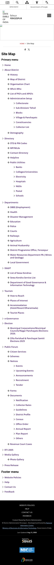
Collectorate (22, 103)
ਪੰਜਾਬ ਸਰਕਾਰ (14, 7)
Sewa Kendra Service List (23, 277)
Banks (19, 167)
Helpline (14, 157)
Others (19, 438)
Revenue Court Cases (21, 444)
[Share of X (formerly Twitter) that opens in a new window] (28, 49)
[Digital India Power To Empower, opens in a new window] (27, 560)
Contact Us (10, 487)
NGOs (19, 186)
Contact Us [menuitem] (27, 512)
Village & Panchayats (26, 117)
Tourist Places (17, 312)
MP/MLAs (15, 148)
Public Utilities (17, 162)
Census (19, 419)
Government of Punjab (39, 7)
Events (19, 366)
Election (9, 323)
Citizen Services (18, 351)
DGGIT (8, 268)
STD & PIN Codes (18, 143)
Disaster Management (21, 216)
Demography (16, 132)
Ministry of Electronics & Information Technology (19, 528)
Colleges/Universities (27, 171)
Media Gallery (12, 454)
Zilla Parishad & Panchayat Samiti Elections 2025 (27, 340)
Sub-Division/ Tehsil (26, 108)
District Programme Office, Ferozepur (29, 250)
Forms (13, 390)
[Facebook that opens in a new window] (25, 49)
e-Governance (12, 318)
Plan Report (22, 433)
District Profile (23, 414)
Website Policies (13, 477)
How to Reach (17, 295)
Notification (22, 400)
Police (13, 226)
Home (8, 65)
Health (13, 212)
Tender (19, 385)
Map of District (17, 79)
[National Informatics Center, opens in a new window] (27, 550)
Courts (13, 231)
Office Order (22, 424)
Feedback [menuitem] (27, 516)
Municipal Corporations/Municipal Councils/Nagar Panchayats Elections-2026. (29, 331)
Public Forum (11, 347)
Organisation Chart (20, 84)
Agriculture (16, 240)
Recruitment (22, 380)
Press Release (11, 465)
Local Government (19, 262)
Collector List (22, 127)
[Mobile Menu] (49, 15)
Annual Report (23, 428)
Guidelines (21, 409)
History (14, 74)
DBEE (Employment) (20, 207)
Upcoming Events (25, 370)
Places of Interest (19, 300)
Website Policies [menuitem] (27, 505)
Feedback (9, 491)
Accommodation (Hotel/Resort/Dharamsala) (24, 306)
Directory (9, 138)
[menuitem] (7, 2)
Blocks (19, 112)
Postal (19, 191)
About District (12, 70)
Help (7, 482)
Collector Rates (23, 405)
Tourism (9, 291)
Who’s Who (15, 89)
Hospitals (20, 181)
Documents (16, 395)
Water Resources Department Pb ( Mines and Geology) (31, 256)
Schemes (14, 356)
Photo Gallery (17, 459)
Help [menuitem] (27, 509)
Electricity (21, 176)
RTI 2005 (9, 450)
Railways (14, 235)
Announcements (24, 375)
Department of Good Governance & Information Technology (28, 284)
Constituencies (23, 122)
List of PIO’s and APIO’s (21, 93)
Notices (14, 361)
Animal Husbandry (19, 245)
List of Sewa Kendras (20, 273)
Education (15, 221)
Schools (19, 195)
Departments (11, 202)
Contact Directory (19, 152)
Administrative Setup (21, 98)
